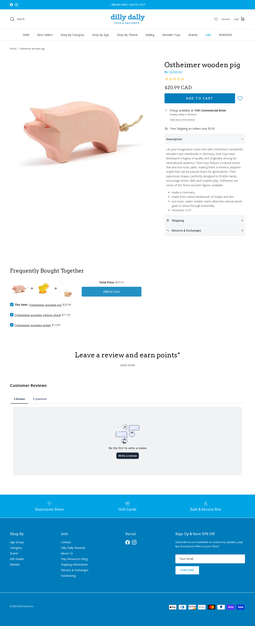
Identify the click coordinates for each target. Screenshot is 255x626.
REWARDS (225, 35)
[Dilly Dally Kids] (127, 19)
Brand (14, 553)
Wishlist (15, 564)
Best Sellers (45, 35)
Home (13, 48)
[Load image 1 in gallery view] (83, 127)
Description (174, 139)
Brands (193, 35)
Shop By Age (100, 35)
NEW (26, 35)
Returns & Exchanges (74, 570)
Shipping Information (74, 564)
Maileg (150, 35)
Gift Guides (17, 559)
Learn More (127, 365)
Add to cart (200, 98)
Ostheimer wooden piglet (33, 325)
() (244, 4)
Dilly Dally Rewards (73, 548)
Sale (208, 35)
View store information (182, 119)
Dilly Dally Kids (25, 606)
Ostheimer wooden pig (32, 48)
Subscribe (187, 570)
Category (16, 548)
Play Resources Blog (74, 559)
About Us (67, 553)
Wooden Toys (171, 35)
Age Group (17, 542)
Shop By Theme (127, 35)
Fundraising (68, 576)
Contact (66, 542)
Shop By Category (72, 35)
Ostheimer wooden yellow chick (38, 315)
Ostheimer (175, 72)
